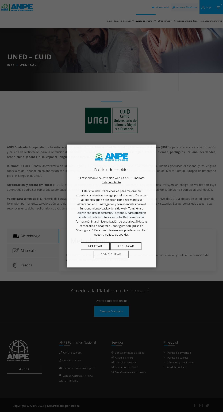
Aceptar (95, 246)
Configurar (111, 254)
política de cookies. (117, 234)
